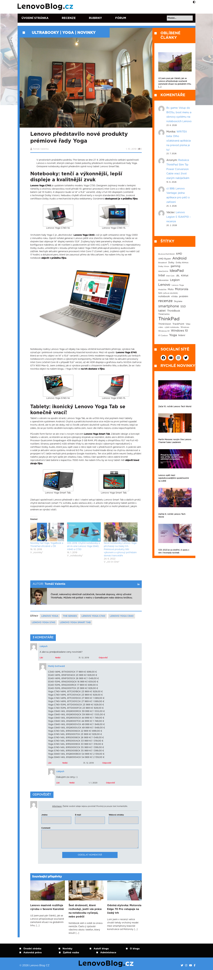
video (160, 327)
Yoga (68, 33)
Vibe (188, 324)
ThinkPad (168, 319)
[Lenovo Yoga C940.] (84, 303)
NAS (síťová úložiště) (168, 293)
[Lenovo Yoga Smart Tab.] (58, 480)
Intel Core (170, 276)
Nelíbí (57, 658)
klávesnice (163, 280)
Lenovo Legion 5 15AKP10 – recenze (178, 217)
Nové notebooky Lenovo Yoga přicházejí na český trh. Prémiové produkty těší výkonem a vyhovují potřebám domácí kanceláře (120, 549)
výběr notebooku (172, 327)
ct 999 (170, 188)
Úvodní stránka (35, 18)
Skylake (178, 301)
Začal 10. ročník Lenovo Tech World (174, 406)
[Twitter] (182, 965)
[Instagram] (186, 965)
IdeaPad (177, 270)
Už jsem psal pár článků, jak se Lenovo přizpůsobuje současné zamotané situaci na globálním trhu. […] (174, 82)
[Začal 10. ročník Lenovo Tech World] (175, 389)
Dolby (171, 263)
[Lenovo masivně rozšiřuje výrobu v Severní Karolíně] (47, 890)
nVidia (174, 296)
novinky (86, 33)
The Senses (70, 616)
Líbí (41, 658)
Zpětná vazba (71, 952)
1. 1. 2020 (93, 783)
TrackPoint (178, 324)
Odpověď (103, 658)
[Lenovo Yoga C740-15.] (114, 215)
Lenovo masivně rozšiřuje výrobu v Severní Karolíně (47, 907)
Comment (45, 828)
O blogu (135, 948)
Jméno (44, 815)
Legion (175, 280)
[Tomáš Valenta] (138, 584)
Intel (161, 275)
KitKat (184, 275)
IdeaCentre (163, 271)
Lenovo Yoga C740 (93, 616)
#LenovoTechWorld (166, 254)
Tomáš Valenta (40, 149)
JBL (178, 276)
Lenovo (164, 284)
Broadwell (162, 263)
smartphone (168, 306)
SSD (183, 306)
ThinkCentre (163, 314)
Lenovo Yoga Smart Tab (75, 622)
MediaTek (162, 289)
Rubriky (95, 18)
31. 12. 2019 (84, 658)
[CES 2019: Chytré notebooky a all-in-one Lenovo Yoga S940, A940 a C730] (84, 532)
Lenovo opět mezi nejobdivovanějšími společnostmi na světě (173, 478)
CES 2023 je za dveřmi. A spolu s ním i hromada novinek (173, 551)
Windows (185, 327)
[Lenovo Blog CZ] (46, 6)
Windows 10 (179, 330)
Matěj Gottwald (56, 666)
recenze (165, 301)
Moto (171, 289)
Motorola (181, 289)
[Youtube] (190, 965)
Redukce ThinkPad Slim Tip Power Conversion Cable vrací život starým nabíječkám (177, 169)
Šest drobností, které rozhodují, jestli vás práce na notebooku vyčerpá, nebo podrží (85, 911)
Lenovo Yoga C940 (121, 616)
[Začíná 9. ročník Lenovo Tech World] (175, 497)
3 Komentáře (43, 637)
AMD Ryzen (164, 259)
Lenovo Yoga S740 (43, 622)
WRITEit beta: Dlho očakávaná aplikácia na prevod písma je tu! (178, 140)
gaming (175, 266)
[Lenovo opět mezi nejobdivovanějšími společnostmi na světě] (175, 458)
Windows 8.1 (163, 331)
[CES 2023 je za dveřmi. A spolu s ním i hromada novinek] (175, 533)
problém (183, 296)
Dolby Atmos (182, 263)
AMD (179, 254)
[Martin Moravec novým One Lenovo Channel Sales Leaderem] (175, 423)
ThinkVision (164, 324)
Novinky (67, 948)
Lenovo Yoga (49, 616)
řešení (181, 335)
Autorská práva (32, 952)
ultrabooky (45, 33)
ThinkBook (173, 311)
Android (179, 258)
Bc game (171, 108)
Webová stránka (116, 815)
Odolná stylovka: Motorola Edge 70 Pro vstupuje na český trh (124, 909)
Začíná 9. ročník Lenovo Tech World (171, 515)
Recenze (69, 18)
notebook (164, 296)
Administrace (108, 952)
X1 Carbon (163, 335)
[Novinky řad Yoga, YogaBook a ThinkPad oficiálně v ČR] (47, 532)
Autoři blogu (101, 948)
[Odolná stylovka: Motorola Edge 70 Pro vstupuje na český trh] (124, 890)
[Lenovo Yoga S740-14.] (58, 385)
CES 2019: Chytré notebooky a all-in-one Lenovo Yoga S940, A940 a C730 (83, 546)
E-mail (78, 815)
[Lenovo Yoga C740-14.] (58, 215)
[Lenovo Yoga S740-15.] (114, 385)
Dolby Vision (163, 266)
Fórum (120, 18)
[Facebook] (194, 965)
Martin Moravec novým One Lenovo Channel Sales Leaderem (174, 441)
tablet (162, 311)
